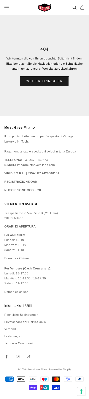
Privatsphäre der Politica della (25, 322)
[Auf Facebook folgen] (6, 356)
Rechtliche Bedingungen (21, 314)
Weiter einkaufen (44, 81)
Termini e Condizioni (18, 343)
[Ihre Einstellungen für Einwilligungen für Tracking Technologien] (81, 391)
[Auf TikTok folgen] (29, 356)
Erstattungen (13, 336)
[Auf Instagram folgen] (18, 356)
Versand (10, 329)
